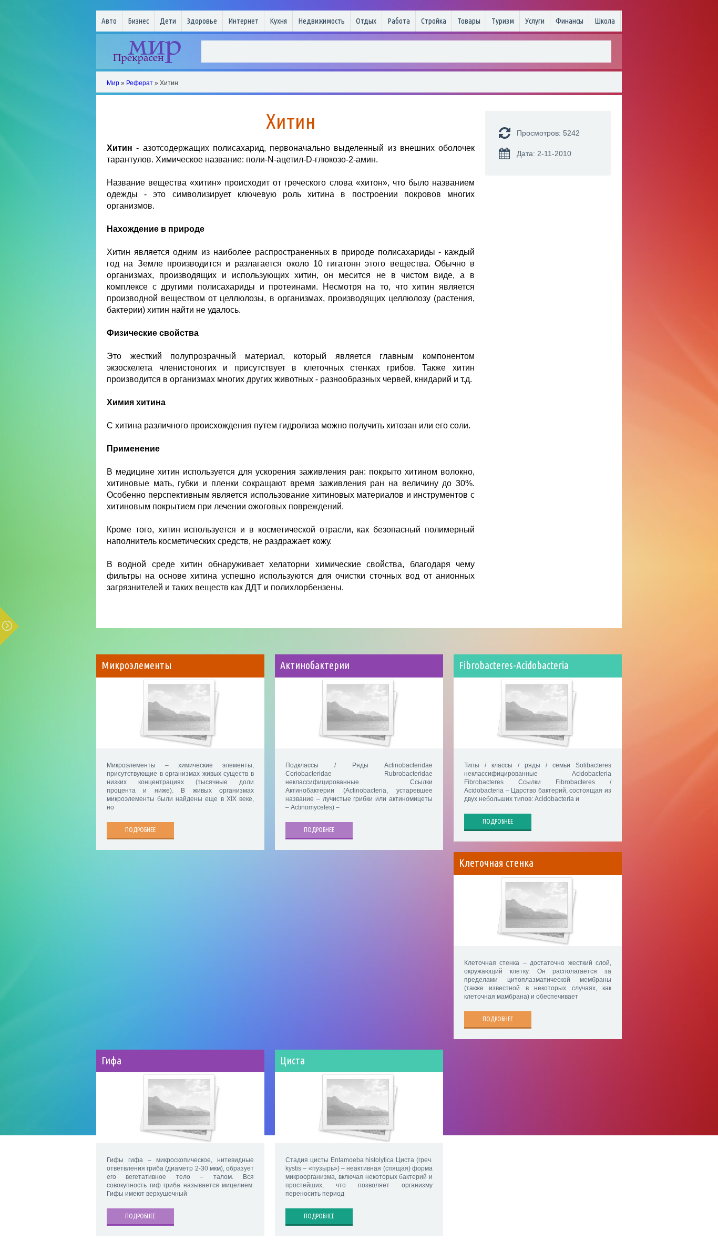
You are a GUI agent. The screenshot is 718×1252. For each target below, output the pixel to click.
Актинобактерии (315, 665)
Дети (168, 20)
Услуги (535, 20)
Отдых (366, 20)
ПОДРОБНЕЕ (140, 829)
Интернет (243, 20)
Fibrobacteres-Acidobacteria (514, 665)
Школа (604, 20)
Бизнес (138, 20)
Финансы (569, 20)
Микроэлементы (136, 665)
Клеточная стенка (496, 863)
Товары (468, 20)
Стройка (433, 20)
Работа (398, 20)
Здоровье (202, 20)
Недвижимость (321, 20)
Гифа (111, 1060)
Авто (109, 20)
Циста (292, 1060)
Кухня (278, 20)
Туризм (502, 20)
